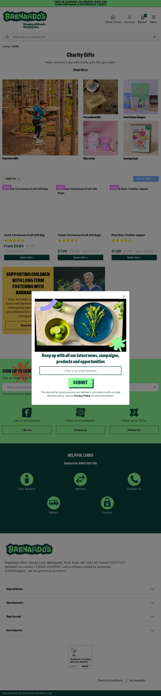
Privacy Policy (82, 395)
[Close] (124, 296)
